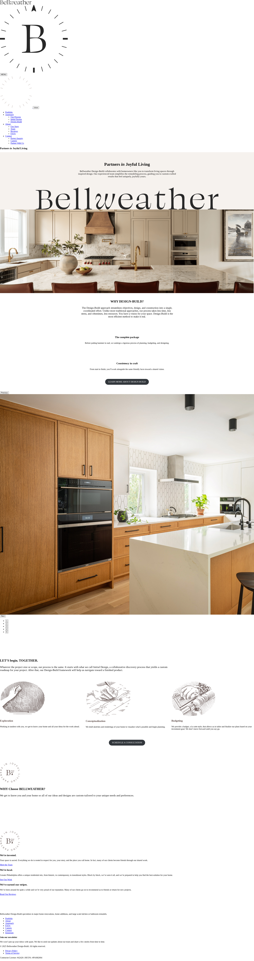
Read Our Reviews (8, 894)
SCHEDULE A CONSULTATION (127, 742)
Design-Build (16, 122)
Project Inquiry (17, 138)
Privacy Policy (11, 951)
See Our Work (6, 879)
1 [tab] (6, 621)
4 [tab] (6, 629)
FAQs (13, 134)
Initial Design (16, 119)
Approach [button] (9, 114)
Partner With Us (17, 143)
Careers (14, 141)
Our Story (15, 126)
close (36, 108)
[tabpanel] (127, 504)
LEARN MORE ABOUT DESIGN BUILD (127, 382)
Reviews (14, 131)
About (8, 921)
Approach (9, 923)
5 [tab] (6, 632)
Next (3, 616)
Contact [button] (8, 136)
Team (13, 129)
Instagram (9, 933)
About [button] (8, 124)
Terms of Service (12, 953)
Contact (8, 930)
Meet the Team (6, 865)
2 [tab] (6, 624)
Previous (4, 393)
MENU (3, 75)
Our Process (16, 117)
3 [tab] (6, 626)
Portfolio (9, 112)
